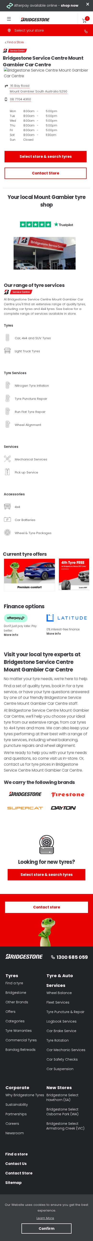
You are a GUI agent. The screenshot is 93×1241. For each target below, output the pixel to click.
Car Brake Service (61, 1031)
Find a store (16, 1154)
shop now (69, 5)
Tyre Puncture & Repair (65, 1011)
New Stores (59, 1088)
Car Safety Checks (62, 1059)
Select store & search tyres (46, 156)
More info (11, 635)
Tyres (11, 976)
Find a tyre (14, 983)
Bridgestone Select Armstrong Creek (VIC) (65, 1126)
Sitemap (13, 1182)
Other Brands (16, 1002)
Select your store (29, 30)
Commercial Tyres (21, 1040)
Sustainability (16, 1104)
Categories (15, 1021)
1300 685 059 (72, 957)
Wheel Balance (59, 992)
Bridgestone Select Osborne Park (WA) (62, 1111)
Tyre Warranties (18, 1030)
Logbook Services (61, 1021)
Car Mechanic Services (65, 1050)
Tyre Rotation (57, 1040)
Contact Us (16, 1163)
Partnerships (16, 1114)
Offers (10, 1011)
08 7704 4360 (20, 99)
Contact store (46, 907)
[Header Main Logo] (32, 19)
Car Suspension (59, 1069)
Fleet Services (57, 1002)
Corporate (17, 1088)
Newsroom (14, 1133)
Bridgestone (15, 992)
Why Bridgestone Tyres (24, 1095)
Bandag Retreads (20, 1049)
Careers (12, 1123)
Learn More (45, 1218)
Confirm (46, 1228)
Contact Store (45, 173)
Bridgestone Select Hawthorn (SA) (62, 1097)
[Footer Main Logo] (24, 957)
